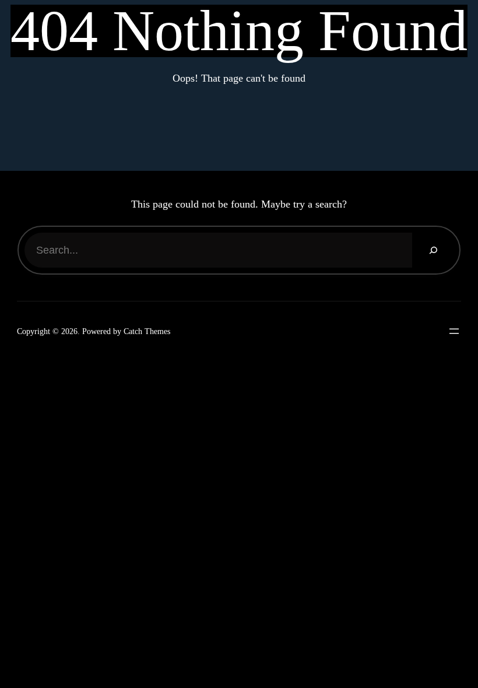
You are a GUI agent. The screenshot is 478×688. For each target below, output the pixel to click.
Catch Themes (147, 331)
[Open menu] (451, 331)
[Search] (433, 250)
